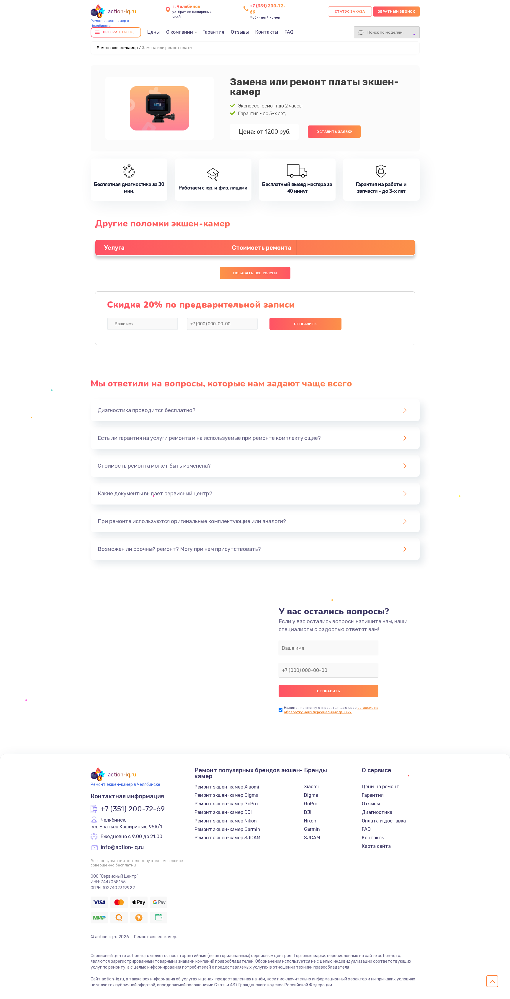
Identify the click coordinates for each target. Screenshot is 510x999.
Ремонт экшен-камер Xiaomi (226, 787)
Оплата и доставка (384, 821)
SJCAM (312, 837)
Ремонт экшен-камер (117, 47)
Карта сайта (376, 846)
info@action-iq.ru (122, 848)
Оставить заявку (334, 132)
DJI (307, 812)
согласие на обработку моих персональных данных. (331, 710)
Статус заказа (350, 11)
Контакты (266, 32)
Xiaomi (311, 786)
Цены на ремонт (380, 786)
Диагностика (377, 812)
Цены (153, 32)
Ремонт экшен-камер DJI (223, 812)
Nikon (310, 821)
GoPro (310, 804)
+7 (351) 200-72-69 (133, 809)
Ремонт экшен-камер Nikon (225, 821)
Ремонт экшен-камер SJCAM (227, 837)
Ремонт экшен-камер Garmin (227, 829)
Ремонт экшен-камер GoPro (226, 804)
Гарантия (213, 32)
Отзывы (240, 32)
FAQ (289, 32)
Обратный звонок (396, 11)
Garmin (312, 829)
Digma (311, 795)
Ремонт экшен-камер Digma (226, 795)
